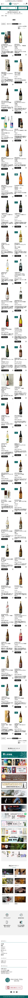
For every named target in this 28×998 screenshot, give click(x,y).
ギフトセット (3, 962)
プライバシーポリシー (5, 973)
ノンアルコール (4, 953)
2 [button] (20, 28)
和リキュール (3, 950)
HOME (2, 15)
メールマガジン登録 (5, 970)
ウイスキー (3, 948)
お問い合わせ (4, 968)
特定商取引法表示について (6, 972)
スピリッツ (3, 947)
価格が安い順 (9, 23)
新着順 (20, 23)
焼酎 (2, 945)
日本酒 (2, 944)
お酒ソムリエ (3, 961)
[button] (26, 28)
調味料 (2, 954)
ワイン (2, 951)
